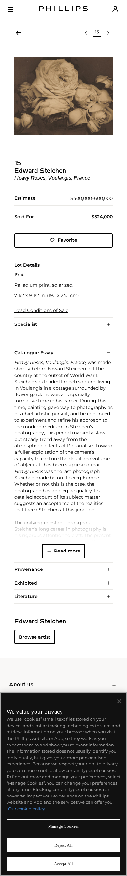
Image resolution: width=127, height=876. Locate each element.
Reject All (63, 845)
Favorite (67, 240)
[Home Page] (63, 9)
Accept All (63, 863)
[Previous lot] (86, 32)
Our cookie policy (26, 808)
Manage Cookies (63, 826)
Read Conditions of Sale (41, 310)
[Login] (115, 9)
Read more (67, 551)
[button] (63, 95)
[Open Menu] (15, 9)
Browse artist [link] (34, 637)
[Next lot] (108, 32)
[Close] (119, 701)
